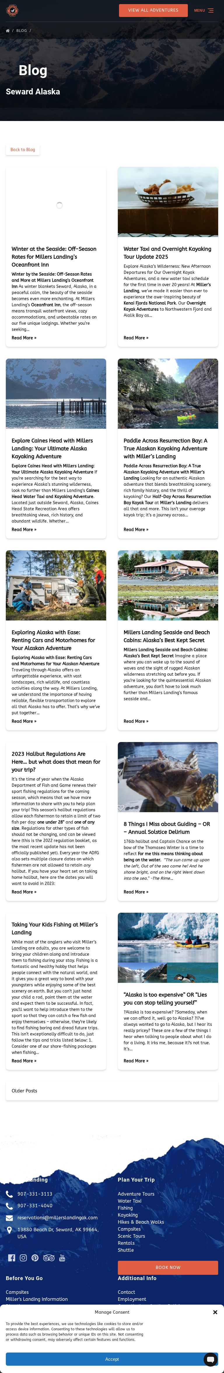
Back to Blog (22, 149)
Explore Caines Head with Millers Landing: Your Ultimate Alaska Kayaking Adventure (52, 449)
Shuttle (126, 1250)
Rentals (126, 1243)
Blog (22, 30)
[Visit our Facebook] (11, 1257)
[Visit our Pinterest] (35, 1257)
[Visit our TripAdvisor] (49, 1257)
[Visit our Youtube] (62, 1257)
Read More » (24, 338)
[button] (215, 1312)
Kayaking (128, 1215)
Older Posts (24, 1091)
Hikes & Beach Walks (141, 1222)
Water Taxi (129, 1201)
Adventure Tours (136, 1194)
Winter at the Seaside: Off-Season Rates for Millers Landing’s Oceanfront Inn (54, 257)
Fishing (125, 1208)
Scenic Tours (131, 1236)
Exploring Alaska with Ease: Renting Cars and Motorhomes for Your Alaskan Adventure (53, 640)
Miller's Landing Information (37, 1299)
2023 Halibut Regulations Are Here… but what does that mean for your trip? (56, 762)
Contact (126, 1292)
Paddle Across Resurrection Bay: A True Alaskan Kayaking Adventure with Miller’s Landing (165, 449)
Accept (112, 1359)
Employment (132, 1299)
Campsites (129, 1229)
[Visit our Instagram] (23, 1257)
